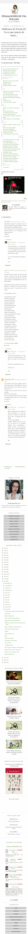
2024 (5, 553)
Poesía (8, 202)
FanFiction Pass (13, 867)
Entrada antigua (20, 466)
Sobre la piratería (14, 534)
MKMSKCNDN (9, 379)
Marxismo (16, 925)
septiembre (7, 590)
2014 (5, 576)
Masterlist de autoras (14, 516)
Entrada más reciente (8, 467)
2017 (5, 569)
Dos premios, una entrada (11, 640)
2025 (5, 550)
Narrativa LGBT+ (14, 524)
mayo (6, 599)
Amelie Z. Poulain (10, 270)
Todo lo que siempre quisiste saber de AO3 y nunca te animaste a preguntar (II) (14, 699)
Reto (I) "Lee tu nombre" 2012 (12, 652)
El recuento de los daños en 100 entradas (14, 647)
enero (6, 609)
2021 (5, 560)
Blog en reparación (9, 616)
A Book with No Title (13, 850)
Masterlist (15, 928)
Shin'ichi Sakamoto (16, 877)
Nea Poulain (12, 242)
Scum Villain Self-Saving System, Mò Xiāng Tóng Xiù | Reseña (14, 752)
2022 (5, 557)
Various (13, 868)
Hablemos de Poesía (12, 200)
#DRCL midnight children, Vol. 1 (13, 875)
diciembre (7, 583)
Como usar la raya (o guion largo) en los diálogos (14, 682)
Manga (16, 923)
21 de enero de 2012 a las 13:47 (18, 221)
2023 (5, 555)
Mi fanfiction (14, 537)
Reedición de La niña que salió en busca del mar (13, 827)
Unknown (16, 853)
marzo (6, 604)
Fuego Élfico (13, 831)
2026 (5, 548)
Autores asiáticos (14, 526)
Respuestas (8, 239)
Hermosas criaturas (9, 638)
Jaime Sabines (22, 200)
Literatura (3, 202)
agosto (6, 592)
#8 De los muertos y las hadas (14, 834)
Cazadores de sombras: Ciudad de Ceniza (14, 611)
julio (6, 595)
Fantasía (16, 914)
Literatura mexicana (16, 920)
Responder (6, 236)
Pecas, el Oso (8, 642)
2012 (5, 581)
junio (6, 597)
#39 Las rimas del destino (14, 821)
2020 (5, 562)
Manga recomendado (14, 529)
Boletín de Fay (14, 819)
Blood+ (6, 631)
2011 (5, 657)
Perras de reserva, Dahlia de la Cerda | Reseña (14, 765)
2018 (5, 567)
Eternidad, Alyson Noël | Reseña (12, 620)
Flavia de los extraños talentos (12, 629)
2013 (5, 579)
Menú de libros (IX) (9, 654)
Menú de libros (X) (9, 633)
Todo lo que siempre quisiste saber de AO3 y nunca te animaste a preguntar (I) (14, 734)
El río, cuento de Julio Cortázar (12, 618)
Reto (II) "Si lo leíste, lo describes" (13, 649)
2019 (5, 564)
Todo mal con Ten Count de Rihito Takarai (14, 717)
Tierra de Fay (14, 824)
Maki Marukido (16, 887)
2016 (5, 571)
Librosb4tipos (11, 507)
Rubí (6, 636)
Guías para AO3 (14, 539)
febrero (7, 607)
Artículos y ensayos (14, 518)
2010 (5, 660)
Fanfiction (13, 859)
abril (6, 602)
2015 (5, 574)
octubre (7, 588)
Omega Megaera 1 (13, 884)
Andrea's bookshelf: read (14, 846)
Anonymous (13, 860)
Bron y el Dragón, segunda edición (13, 626)
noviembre (7, 585)
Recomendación (16, 931)
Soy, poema (7, 613)
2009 (5, 662)
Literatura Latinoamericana (16, 917)
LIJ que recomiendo (14, 531)
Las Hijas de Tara (9, 645)
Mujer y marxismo (14, 521)
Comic (16, 908)
